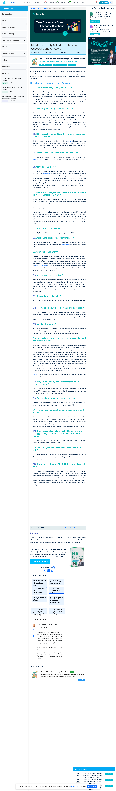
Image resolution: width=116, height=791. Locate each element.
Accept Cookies (92, 786)
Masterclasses (54, 2)
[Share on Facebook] (54, 567)
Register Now (109, 773)
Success (35, 374)
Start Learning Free (46, 64)
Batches (46, 2)
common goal (37, 159)
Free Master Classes (81, 769)
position (37, 204)
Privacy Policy (74, 786)
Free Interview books (60, 64)
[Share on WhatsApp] (52, 570)
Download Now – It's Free (40, 561)
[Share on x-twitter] (44, 570)
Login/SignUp (104, 2)
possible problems (41, 265)
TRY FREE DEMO (95, 21)
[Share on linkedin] (48, 570)
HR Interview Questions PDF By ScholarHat (61, 528)
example (70, 141)
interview (69, 92)
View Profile (33, 638)
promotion (65, 245)
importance (46, 174)
